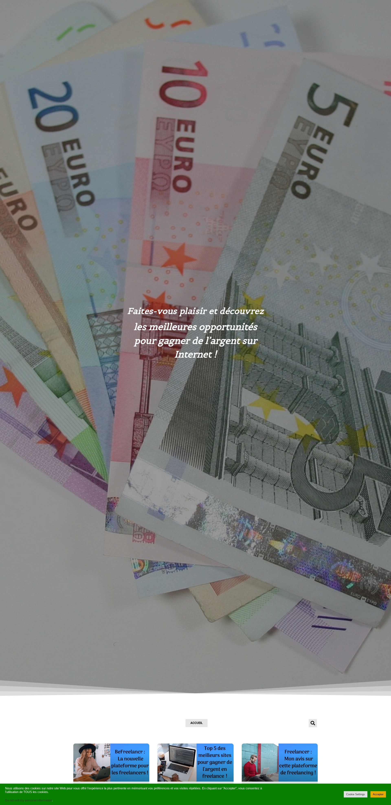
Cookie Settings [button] (355, 794)
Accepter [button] (378, 794)
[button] (313, 723)
